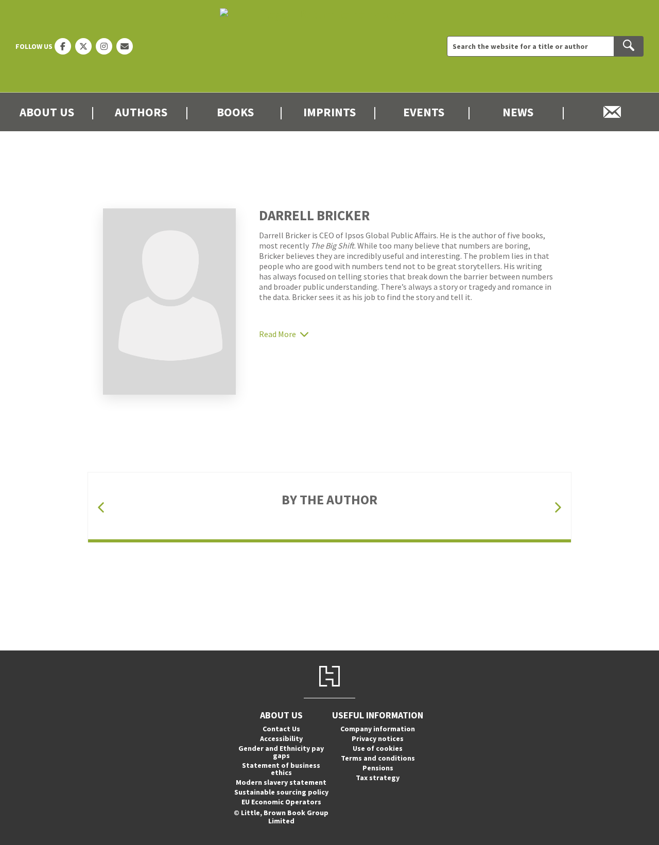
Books (235, 112)
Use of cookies (378, 748)
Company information (377, 728)
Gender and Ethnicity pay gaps (281, 752)
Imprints (329, 112)
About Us (47, 112)
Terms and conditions (378, 758)
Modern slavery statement (281, 782)
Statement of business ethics (281, 769)
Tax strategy (378, 777)
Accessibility (281, 738)
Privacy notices (378, 738)
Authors (141, 112)
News (517, 112)
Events (423, 112)
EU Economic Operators (281, 801)
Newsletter (612, 112)
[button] (101, 507)
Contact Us (281, 728)
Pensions (377, 767)
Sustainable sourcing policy (281, 792)
